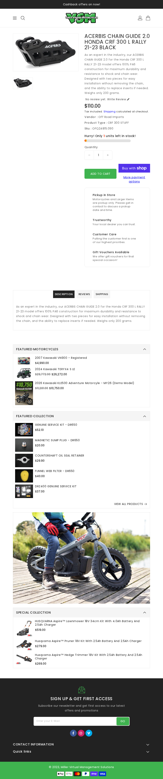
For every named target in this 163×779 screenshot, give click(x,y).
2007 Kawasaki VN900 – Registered (61, 358)
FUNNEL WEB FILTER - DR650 (55, 471)
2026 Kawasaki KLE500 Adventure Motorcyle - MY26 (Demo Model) (84, 383)
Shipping (110, 111)
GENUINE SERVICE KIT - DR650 (56, 425)
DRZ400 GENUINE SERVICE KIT (56, 486)
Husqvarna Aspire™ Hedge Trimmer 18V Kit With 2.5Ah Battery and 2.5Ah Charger (88, 656)
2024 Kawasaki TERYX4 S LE (55, 369)
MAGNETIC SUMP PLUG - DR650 (57, 440)
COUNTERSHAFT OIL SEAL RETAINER (59, 455)
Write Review (116, 99)
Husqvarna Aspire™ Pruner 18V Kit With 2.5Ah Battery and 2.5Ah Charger (88, 641)
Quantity (91, 147)
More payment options (134, 179)
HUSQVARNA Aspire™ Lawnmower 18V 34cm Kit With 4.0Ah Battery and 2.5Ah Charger (87, 622)
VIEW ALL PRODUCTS (128, 504)
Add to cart (100, 174)
